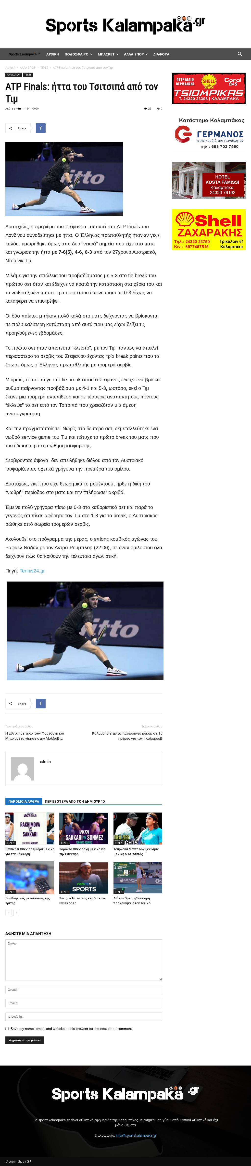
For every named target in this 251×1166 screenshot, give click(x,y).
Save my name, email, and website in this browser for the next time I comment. (72, 1029)
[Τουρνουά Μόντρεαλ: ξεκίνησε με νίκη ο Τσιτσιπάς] (137, 828)
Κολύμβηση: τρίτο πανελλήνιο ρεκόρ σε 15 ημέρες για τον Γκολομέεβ (127, 736)
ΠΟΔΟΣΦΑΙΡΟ (76, 54)
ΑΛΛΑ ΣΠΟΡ (134, 54)
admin (16, 108)
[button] (240, 54)
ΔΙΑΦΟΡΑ (161, 54)
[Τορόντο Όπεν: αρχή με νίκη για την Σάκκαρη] (83, 828)
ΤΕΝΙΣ (44, 68)
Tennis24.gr (32, 570)
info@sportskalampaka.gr (136, 1135)
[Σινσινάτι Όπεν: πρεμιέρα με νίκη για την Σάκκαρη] (29, 828)
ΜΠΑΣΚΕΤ (106, 54)
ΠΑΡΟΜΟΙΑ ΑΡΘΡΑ (23, 801)
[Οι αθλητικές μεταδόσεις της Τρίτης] (29, 877)
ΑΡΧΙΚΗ (52, 54)
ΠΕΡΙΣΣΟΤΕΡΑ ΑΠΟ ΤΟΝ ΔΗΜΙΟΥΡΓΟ (75, 801)
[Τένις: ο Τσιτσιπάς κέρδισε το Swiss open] (83, 877)
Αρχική (10, 68)
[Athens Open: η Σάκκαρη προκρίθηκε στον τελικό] (137, 877)
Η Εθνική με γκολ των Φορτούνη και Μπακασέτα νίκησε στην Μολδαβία (34, 736)
